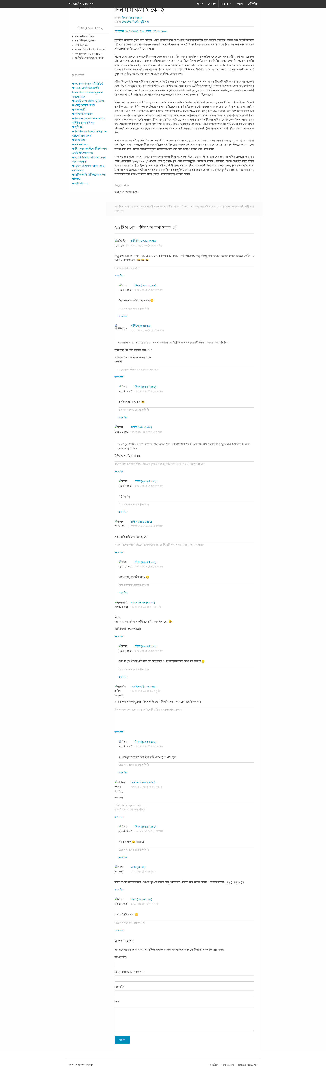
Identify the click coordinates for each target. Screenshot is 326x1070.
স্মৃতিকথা (144, 22)
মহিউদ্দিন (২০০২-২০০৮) (143, 241)
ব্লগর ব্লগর (126, 22)
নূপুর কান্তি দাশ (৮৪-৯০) (143, 602)
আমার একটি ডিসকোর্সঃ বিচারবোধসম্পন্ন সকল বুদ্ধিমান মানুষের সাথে (87, 92)
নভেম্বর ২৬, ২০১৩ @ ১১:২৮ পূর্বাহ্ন (146, 245)
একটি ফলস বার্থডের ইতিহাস (89, 101)
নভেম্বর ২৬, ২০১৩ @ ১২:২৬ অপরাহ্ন (147, 330)
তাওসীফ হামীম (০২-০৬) (143, 687)
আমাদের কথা (228, 1065)
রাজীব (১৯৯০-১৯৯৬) (141, 427)
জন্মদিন (125, 185)
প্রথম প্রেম (80, 140)
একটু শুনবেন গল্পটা (85, 105)
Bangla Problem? (247, 1065)
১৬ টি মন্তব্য (161, 31)
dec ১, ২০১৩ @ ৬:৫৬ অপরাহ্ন (149, 746)
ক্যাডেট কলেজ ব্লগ (81, 3)
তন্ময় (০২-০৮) (138, 867)
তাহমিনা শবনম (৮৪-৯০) (143, 782)
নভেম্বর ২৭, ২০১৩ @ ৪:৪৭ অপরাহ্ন (146, 786)
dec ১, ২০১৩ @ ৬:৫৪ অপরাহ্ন (149, 289)
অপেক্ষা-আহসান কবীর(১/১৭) (89, 84)
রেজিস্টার (252, 4)
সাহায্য (224, 4)
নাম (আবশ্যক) (121, 957)
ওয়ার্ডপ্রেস (213, 1065)
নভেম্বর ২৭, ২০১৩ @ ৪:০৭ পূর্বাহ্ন (145, 691)
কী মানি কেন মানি (83, 114)
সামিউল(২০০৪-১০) (140, 326)
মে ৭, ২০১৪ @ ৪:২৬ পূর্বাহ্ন (143, 871)
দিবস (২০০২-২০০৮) (132, 17)
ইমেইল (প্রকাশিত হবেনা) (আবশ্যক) (129, 972)
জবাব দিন (119, 275)
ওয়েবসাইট (119, 986)
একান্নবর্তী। (80, 110)
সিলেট (135, 22)
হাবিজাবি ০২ (81, 183)
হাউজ (200, 4)
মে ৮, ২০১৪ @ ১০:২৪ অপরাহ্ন (145, 904)
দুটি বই (79, 127)
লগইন (240, 4)
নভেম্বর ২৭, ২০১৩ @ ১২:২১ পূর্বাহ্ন (146, 607)
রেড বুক (212, 4)
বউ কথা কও (81, 144)
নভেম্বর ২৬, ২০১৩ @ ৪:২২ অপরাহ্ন (146, 431)
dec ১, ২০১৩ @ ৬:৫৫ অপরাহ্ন (149, 566)
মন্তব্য (117, 1001)
